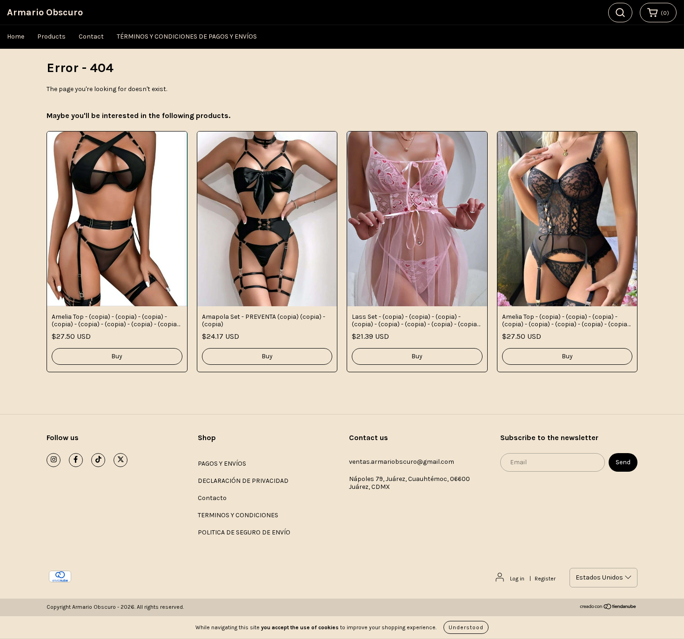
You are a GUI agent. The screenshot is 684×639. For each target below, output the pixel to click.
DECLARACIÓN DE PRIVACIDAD (243, 481)
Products (51, 36)
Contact (91, 36)
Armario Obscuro (45, 12)
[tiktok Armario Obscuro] (98, 460)
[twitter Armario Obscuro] (120, 460)
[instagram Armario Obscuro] (53, 460)
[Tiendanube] (608, 608)
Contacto (212, 498)
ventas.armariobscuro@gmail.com (401, 462)
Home (15, 36)
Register (545, 578)
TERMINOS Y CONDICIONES (238, 515)
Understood (466, 627)
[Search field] (620, 12)
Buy (116, 356)
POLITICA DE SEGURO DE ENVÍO (244, 532)
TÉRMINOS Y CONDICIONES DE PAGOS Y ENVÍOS (187, 36)
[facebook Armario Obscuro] (76, 460)
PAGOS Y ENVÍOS (222, 464)
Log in (517, 578)
